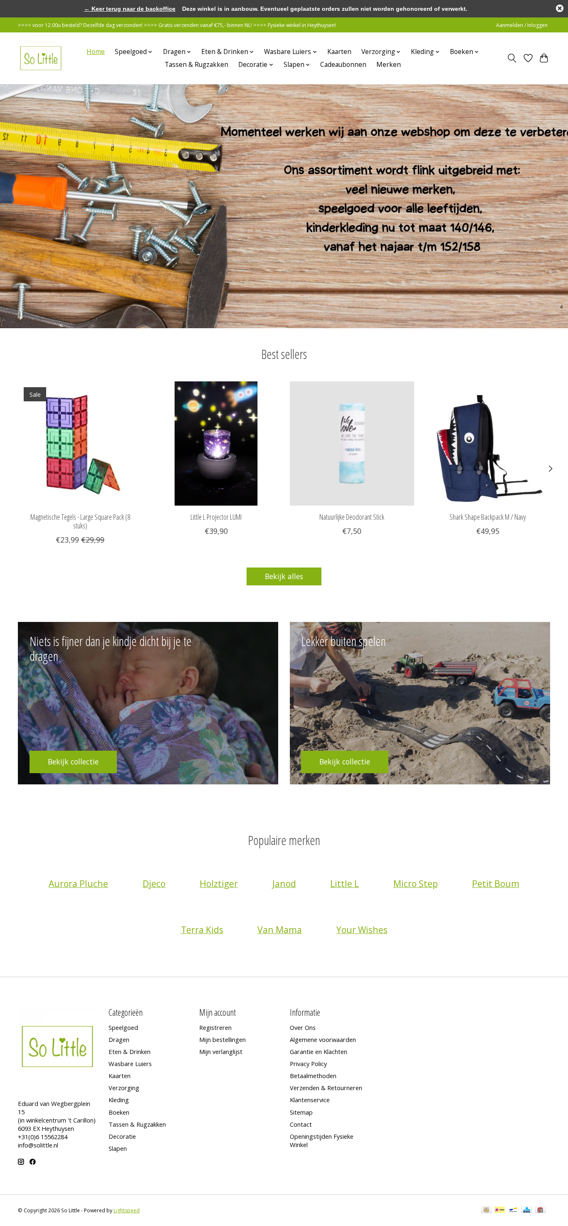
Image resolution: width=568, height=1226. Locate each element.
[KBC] (526, 1210)
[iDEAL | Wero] (499, 1210)
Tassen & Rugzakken (196, 64)
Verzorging (124, 1087)
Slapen (118, 1148)
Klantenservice (310, 1100)
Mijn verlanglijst (220, 1051)
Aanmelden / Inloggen (522, 25)
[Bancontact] (513, 1210)
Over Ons (303, 1027)
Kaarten (339, 51)
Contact (301, 1124)
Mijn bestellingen (222, 1039)
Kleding (119, 1100)
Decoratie (122, 1136)
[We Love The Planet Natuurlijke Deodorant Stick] (352, 443)
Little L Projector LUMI (216, 517)
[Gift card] (540, 1210)
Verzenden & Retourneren (326, 1087)
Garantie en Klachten (318, 1051)
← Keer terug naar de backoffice (129, 8)
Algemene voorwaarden (323, 1039)
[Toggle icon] (512, 58)
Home (95, 51)
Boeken (119, 1112)
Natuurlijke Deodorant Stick (351, 517)
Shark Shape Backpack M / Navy (487, 517)
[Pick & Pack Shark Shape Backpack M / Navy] (488, 443)
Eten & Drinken (130, 1051)
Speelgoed (123, 1027)
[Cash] (486, 1210)
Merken (388, 64)
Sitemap (301, 1112)
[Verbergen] (559, 8)
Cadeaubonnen (343, 64)
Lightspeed (127, 1210)
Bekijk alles (284, 576)
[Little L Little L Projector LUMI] (216, 443)
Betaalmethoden (313, 1075)
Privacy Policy (308, 1063)
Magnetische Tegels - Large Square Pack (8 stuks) (80, 521)
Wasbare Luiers (130, 1063)
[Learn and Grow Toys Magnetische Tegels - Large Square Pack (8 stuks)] (80, 443)
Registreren (215, 1027)
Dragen (119, 1039)
